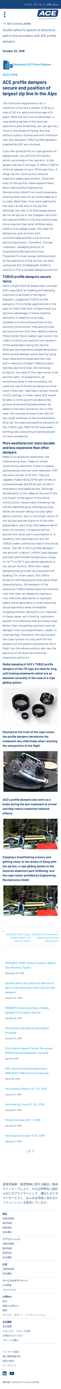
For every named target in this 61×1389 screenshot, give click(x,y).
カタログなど (9, 1289)
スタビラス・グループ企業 (16, 1331)
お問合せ (7, 1296)
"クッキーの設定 (11, 1351)
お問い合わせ (52, 4)
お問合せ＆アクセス (13, 1335)
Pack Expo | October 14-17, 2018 (24, 1135)
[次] (33, 1151)
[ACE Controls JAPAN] (47, 15)
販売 (5, 1301)
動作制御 (7, 1223)
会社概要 (7, 1321)
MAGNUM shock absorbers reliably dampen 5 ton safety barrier (45, 936)
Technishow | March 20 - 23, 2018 (26, 1088)
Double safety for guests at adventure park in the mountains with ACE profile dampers (30, 987)
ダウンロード (39, 4)
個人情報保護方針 (12, 1356)
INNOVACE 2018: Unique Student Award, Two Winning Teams (17, 936)
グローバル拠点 (11, 1340)
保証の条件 (8, 1360)
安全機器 (7, 1232)
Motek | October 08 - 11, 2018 (23, 1120)
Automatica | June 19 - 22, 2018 (24, 1104)
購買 (5, 1310)
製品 (5, 1213)
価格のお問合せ (11, 1305)
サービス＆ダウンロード (15, 1280)
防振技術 (7, 1227)
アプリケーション (12, 1239)
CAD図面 (7, 1285)
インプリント (9, 1365)
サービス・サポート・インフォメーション (24, 1314)
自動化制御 (8, 1218)
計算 (5, 1264)
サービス (28, 4)
